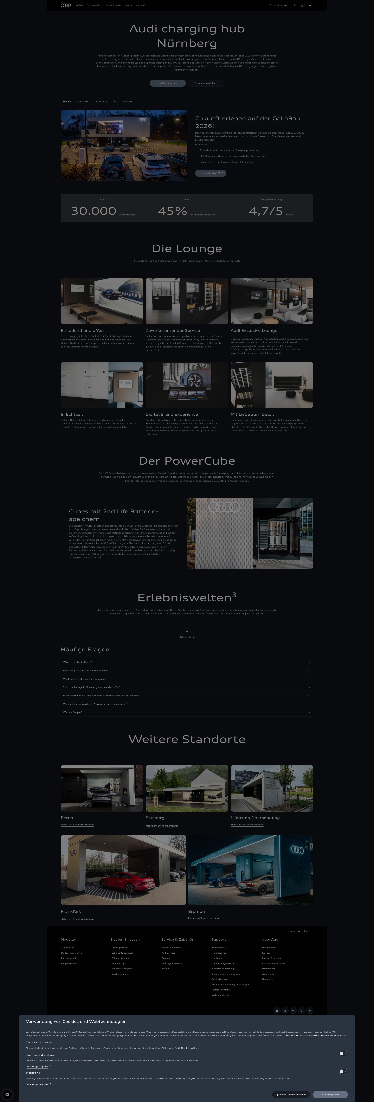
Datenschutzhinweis (318, 1035)
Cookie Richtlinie (290, 1035)
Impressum (340, 1035)
